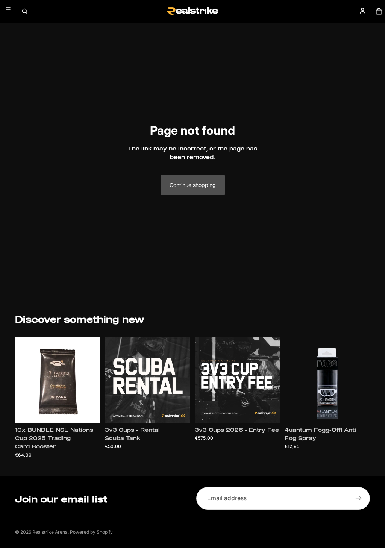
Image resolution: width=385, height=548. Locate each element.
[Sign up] (359, 498)
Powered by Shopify (91, 532)
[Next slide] (361, 380)
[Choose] (178, 411)
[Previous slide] (293, 380)
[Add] (88, 411)
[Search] (25, 11)
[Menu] (8, 8)
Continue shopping (193, 185)
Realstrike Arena (50, 532)
